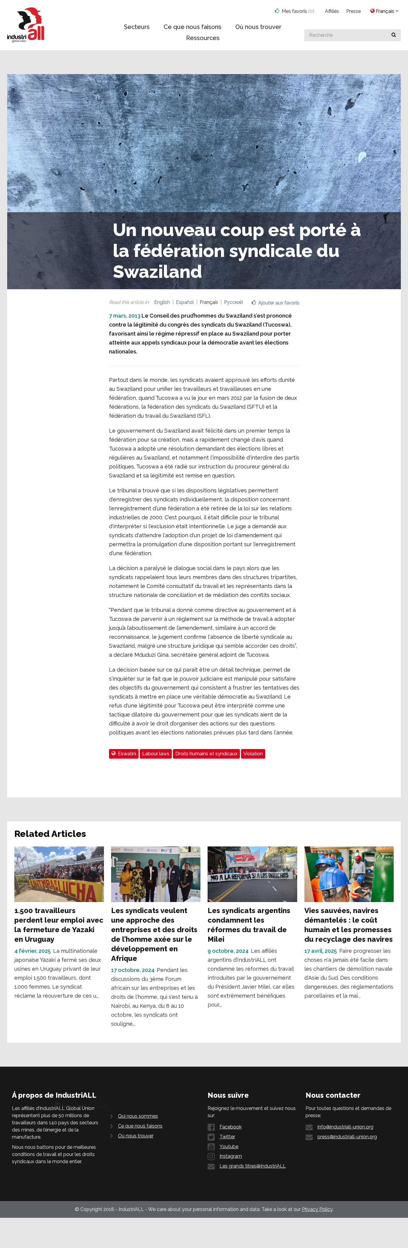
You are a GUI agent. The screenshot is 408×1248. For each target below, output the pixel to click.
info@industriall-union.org (345, 1127)
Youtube (229, 1146)
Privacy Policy (317, 1209)
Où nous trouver (136, 1136)
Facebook (231, 1127)
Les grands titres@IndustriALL (253, 1166)
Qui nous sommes (138, 1116)
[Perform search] (394, 35)
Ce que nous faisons (140, 1126)
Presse (353, 11)
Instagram (231, 1156)
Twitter (227, 1137)
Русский (233, 302)
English (162, 302)
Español (185, 302)
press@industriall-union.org (347, 1137)
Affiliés (332, 11)
